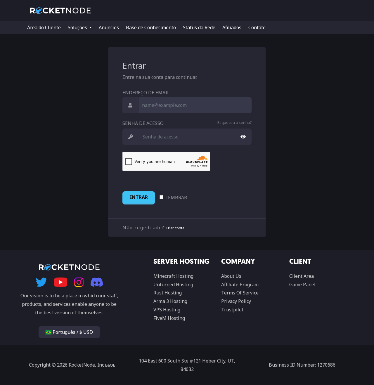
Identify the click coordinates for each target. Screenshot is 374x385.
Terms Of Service (240, 292)
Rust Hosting (167, 292)
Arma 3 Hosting (170, 301)
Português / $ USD (72, 332)
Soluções (78, 27)
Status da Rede (199, 27)
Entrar (138, 197)
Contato (257, 27)
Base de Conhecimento (151, 27)
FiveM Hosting (169, 318)
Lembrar (176, 197)
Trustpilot (232, 309)
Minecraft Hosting (173, 276)
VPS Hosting (166, 309)
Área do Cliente (44, 27)
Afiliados (231, 27)
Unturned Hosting (173, 284)
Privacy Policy (236, 301)
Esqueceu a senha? (234, 122)
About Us (231, 276)
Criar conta (175, 227)
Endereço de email (146, 92)
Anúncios (109, 27)
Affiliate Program (240, 284)
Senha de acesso (143, 123)
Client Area (301, 276)
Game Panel (302, 284)
